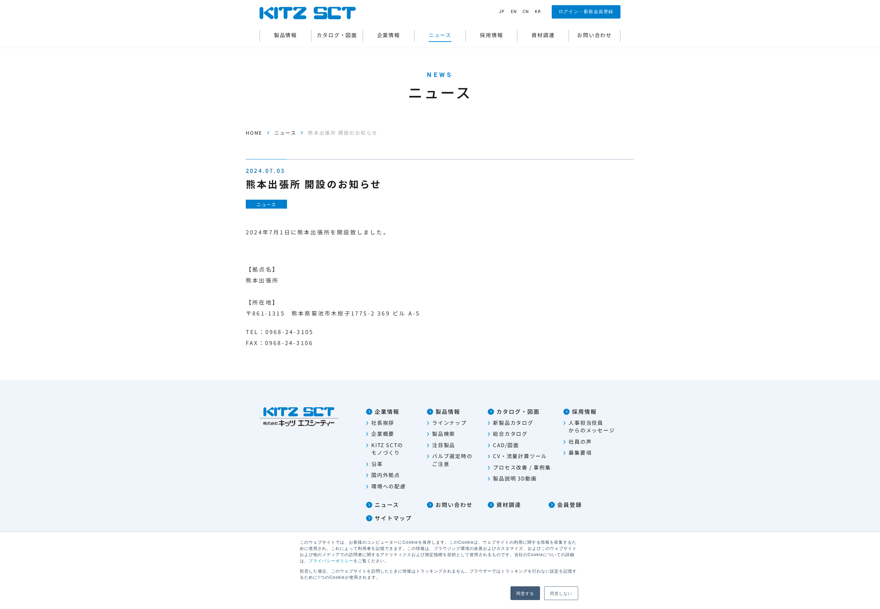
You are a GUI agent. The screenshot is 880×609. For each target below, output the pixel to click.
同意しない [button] (561, 593)
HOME (254, 132)
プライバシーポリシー (331, 560)
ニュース (285, 132)
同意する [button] (525, 593)
